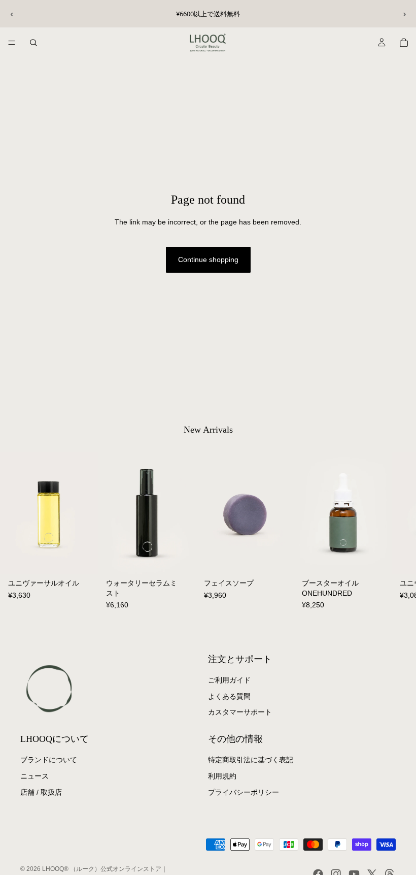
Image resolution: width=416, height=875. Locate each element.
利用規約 (222, 776)
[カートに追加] (82, 559)
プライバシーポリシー (243, 792)
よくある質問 (229, 696)
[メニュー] (11, 42)
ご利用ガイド (229, 680)
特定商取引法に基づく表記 (250, 760)
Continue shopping (208, 259)
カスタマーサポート (240, 712)
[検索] (33, 42)
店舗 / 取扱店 (41, 792)
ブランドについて (48, 760)
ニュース (34, 776)
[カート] (404, 42)
